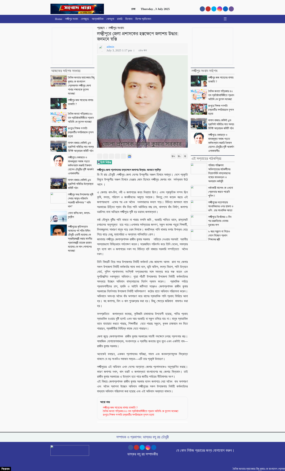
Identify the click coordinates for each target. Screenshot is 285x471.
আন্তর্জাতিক (97, 18)
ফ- (179, 156)
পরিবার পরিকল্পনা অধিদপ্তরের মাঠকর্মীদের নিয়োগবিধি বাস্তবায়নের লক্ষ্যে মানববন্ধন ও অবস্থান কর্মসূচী (219, 173)
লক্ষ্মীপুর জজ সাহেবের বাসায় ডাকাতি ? (120, 407)
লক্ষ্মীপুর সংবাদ (71, 18)
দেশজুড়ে (85, 18)
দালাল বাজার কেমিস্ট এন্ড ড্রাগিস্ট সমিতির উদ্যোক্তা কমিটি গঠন (80, 183)
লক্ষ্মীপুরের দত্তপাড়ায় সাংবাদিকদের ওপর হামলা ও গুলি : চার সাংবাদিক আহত (220, 206)
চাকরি (119, 18)
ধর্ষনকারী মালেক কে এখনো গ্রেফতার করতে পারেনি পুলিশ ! (220, 191)
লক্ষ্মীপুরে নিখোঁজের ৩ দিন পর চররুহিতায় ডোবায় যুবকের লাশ (219, 220)
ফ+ (173, 156)
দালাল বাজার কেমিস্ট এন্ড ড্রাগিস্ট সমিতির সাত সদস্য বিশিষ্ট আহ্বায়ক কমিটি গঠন (81, 146)
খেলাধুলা (110, 18)
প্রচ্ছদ (101, 28)
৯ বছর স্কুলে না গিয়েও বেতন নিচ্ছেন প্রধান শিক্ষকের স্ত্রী (219, 235)
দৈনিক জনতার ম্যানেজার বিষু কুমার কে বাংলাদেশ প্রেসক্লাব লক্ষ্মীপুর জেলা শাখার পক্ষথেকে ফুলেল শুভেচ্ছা (81, 85)
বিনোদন (128, 18)
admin (110, 46)
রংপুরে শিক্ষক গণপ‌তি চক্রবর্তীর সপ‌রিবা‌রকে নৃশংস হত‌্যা (81, 132)
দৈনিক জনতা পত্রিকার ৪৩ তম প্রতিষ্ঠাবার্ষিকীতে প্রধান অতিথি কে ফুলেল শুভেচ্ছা (81, 117)
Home (58, 18)
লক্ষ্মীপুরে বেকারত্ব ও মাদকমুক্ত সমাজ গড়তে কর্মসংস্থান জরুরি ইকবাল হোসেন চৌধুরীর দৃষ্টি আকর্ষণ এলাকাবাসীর (81, 165)
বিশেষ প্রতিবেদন (143, 18)
